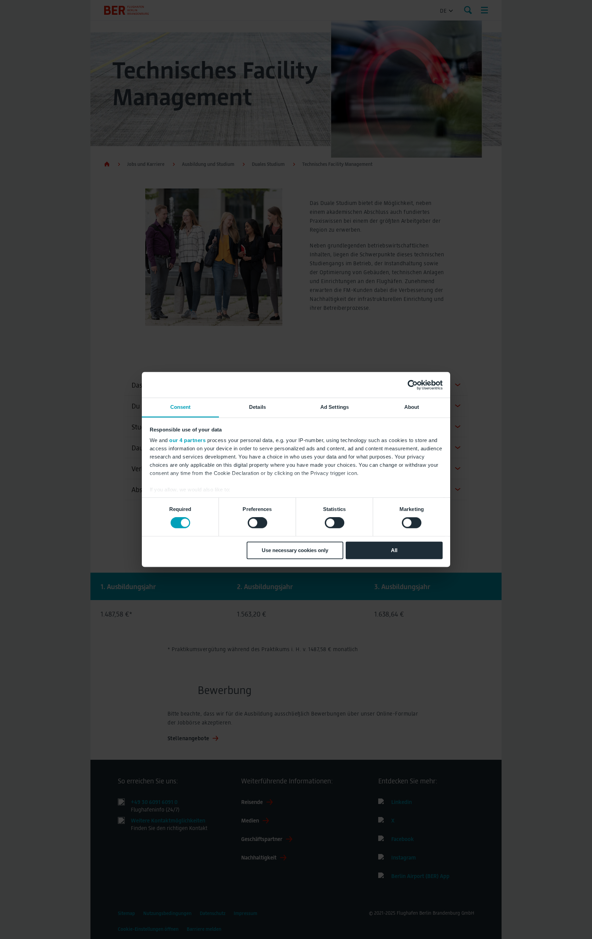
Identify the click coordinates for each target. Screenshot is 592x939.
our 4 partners (187, 440)
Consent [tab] (180, 407)
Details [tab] (257, 407)
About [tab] (411, 407)
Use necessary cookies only (295, 550)
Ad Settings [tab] (334, 407)
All (394, 550)
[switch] (257, 522)
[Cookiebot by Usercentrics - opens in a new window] (413, 385)
